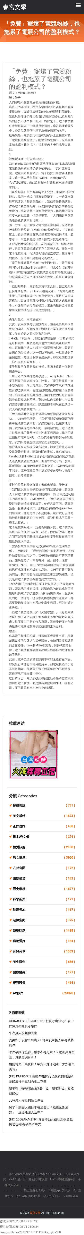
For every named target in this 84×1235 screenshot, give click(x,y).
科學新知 (44, 899)
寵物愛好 (44, 941)
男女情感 (44, 857)
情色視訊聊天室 (37, 1179)
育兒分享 (44, 951)
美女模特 (44, 816)
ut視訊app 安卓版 (59, 1190)
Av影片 (44, 993)
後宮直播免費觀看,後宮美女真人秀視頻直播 (35, 1173)
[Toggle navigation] (78, 5)
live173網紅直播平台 (62, 1179)
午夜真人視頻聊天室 (23, 1033)
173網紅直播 (70, 1195)
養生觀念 (44, 962)
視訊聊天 (44, 983)
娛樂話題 (44, 930)
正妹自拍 (44, 826)
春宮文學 (35, 1212)
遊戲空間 (44, 920)
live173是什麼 (17, 1179)
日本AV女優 (44, 837)
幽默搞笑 (44, 878)
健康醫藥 (44, 972)
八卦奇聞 (44, 868)
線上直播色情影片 (35, 1190)
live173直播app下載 (28, 1195)
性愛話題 (44, 847)
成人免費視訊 (51, 1195)
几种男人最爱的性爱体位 (26, 1100)
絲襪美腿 (44, 805)
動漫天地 (44, 910)
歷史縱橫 (44, 889)
